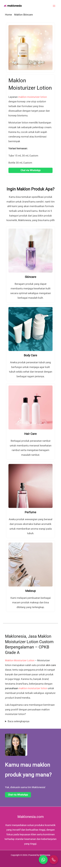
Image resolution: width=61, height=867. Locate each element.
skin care (51, 665)
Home (8, 14)
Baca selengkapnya (18, 721)
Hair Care (30, 433)
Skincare (30, 277)
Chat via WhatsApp (31, 170)
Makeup (30, 591)
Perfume (30, 512)
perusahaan (16, 688)
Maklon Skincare (23, 14)
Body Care (30, 355)
